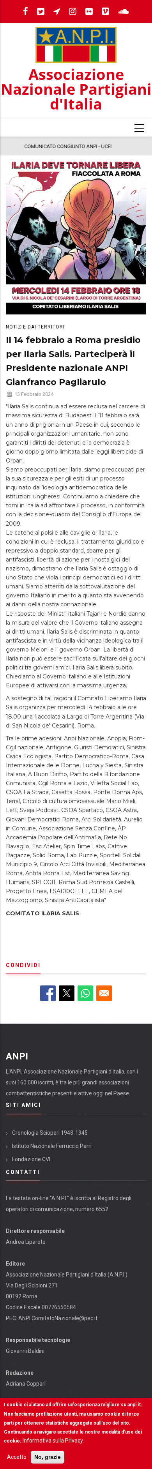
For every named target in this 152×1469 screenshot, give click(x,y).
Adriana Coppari (26, 1384)
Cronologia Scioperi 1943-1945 (50, 1133)
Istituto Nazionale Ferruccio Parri (52, 1146)
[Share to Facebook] (48, 993)
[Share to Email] (104, 993)
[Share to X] (66, 993)
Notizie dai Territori (35, 327)
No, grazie (47, 1457)
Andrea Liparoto (26, 1242)
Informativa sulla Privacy (53, 1440)
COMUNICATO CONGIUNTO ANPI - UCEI (53, 146)
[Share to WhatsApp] (85, 993)
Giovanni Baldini (25, 1351)
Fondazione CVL (32, 1159)
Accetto (17, 1457)
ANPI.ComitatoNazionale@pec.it (57, 1318)
